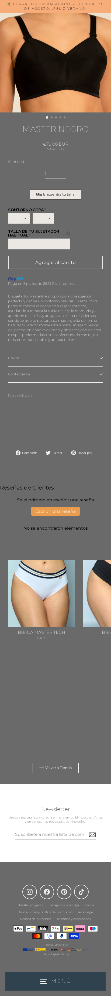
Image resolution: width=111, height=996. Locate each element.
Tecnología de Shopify (57, 954)
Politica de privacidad (35, 919)
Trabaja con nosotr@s (63, 905)
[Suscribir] (91, 834)
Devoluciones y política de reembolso (45, 912)
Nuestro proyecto (30, 905)
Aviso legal (85, 912)
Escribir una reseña (55, 511)
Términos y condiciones (74, 919)
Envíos (13, 358)
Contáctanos (19, 374)
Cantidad (16, 162)
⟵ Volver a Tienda (55, 768)
